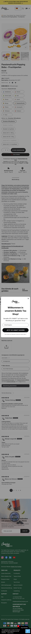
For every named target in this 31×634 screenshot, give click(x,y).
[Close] (28, 298)
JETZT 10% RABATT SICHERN (15, 330)
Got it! (28, 631)
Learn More (10, 632)
